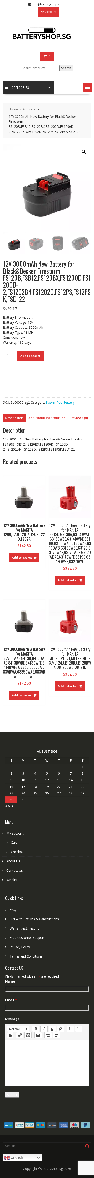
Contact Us (14, 870)
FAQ (13, 909)
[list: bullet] (78, 1029)
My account (15, 833)
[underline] (52, 1029)
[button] (87, 87)
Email (11, 1000)
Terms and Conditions (26, 956)
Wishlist (12, 880)
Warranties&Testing (24, 928)
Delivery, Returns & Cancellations (34, 919)
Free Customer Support (27, 937)
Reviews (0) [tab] (79, 418)
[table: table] (38, 1035)
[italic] (44, 1029)
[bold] (35, 1029)
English (16, 1157)
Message (13, 1019)
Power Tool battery (60, 402)
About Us (13, 861)
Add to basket (30, 356)
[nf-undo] (48, 1035)
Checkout (18, 852)
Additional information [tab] (47, 418)
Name (10, 981)
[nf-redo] (56, 1035)
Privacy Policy (20, 947)
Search (66, 68)
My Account (48, 12)
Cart (14, 842)
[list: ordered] (70, 1029)
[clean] (60, 1029)
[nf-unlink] (28, 1035)
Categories (20, 87)
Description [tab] (14, 418)
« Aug (9, 806)
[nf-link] (20, 1035)
